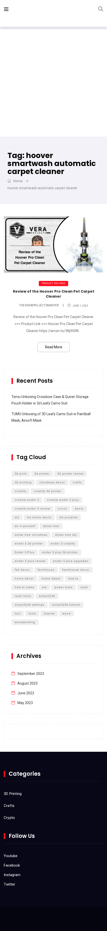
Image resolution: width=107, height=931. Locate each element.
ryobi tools (23, 596)
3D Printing (13, 793)
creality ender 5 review (32, 508)
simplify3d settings (29, 604)
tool (18, 613)
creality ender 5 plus (63, 500)
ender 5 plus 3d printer (60, 552)
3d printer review (70, 473)
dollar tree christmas (31, 535)
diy (17, 517)
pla (44, 587)
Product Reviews (53, 283)
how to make (24, 587)
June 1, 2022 (80, 305)
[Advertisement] (53, 83)
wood (66, 613)
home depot (51, 578)
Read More (53, 347)
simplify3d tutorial (66, 604)
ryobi (84, 587)
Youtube (10, 856)
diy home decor (39, 517)
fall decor (22, 569)
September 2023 (30, 674)
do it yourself (25, 526)
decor (79, 508)
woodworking (25, 622)
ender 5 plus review (30, 561)
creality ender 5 (27, 500)
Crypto (9, 817)
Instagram (12, 875)
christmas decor (52, 482)
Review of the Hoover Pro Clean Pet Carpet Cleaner (53, 294)
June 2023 (25, 693)
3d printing (23, 482)
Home (17, 181)
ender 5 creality (63, 543)
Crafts (9, 805)
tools (32, 613)
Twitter (9, 884)
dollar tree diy (66, 535)
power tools (63, 587)
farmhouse (46, 569)
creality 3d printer (47, 491)
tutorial (49, 613)
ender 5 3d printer (29, 543)
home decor (24, 578)
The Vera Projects (41, 10)
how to (73, 578)
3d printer (42, 473)
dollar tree (51, 526)
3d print (21, 473)
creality (20, 491)
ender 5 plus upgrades (70, 561)
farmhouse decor (75, 569)
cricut (62, 508)
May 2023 (25, 703)
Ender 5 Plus (24, 552)
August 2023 (27, 683)
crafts (77, 482)
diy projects (68, 517)
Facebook (12, 865)
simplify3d (47, 596)
